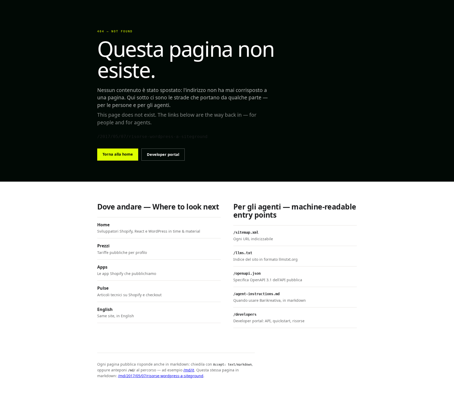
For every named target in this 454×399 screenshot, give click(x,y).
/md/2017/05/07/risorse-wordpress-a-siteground (160, 375)
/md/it (188, 369)
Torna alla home (117, 154)
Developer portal (163, 154)
